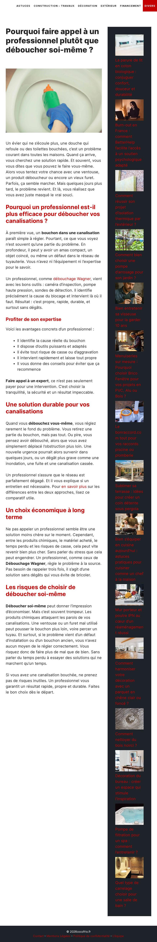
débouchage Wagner (72, 278)
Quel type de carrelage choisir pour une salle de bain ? (127, 894)
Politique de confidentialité (91, 936)
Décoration (87, 5)
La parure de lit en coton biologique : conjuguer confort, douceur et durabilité (128, 77)
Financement (130, 5)
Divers (150, 5)
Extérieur (109, 5)
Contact (38, 936)
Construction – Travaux (54, 5)
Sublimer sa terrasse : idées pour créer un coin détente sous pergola (129, 497)
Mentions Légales (58, 936)
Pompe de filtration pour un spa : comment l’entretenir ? (127, 841)
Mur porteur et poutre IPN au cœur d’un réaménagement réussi (129, 621)
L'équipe (118, 936)
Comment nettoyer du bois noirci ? (126, 740)
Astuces (23, 5)
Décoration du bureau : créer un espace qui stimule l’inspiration (128, 787)
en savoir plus (74, 486)
